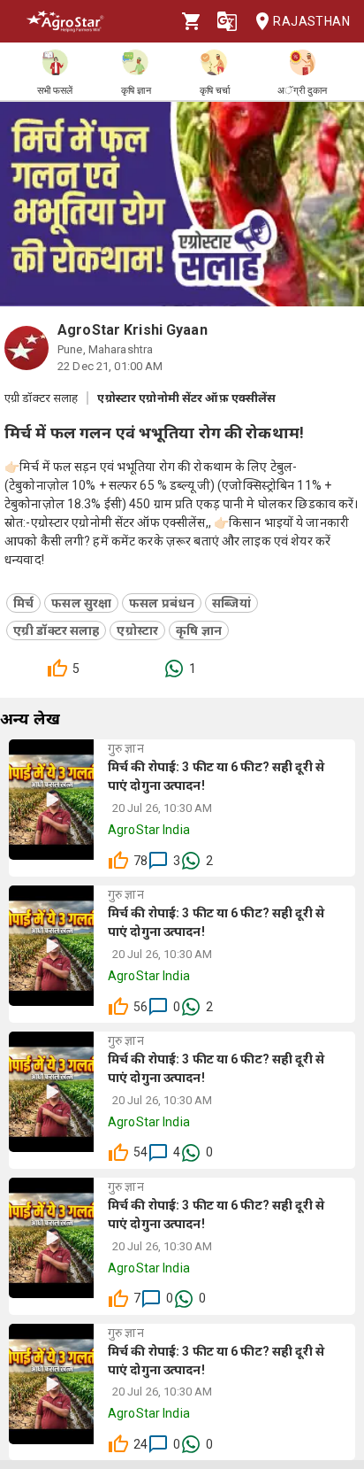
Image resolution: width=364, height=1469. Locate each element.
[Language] (227, 21)
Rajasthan (311, 21)
